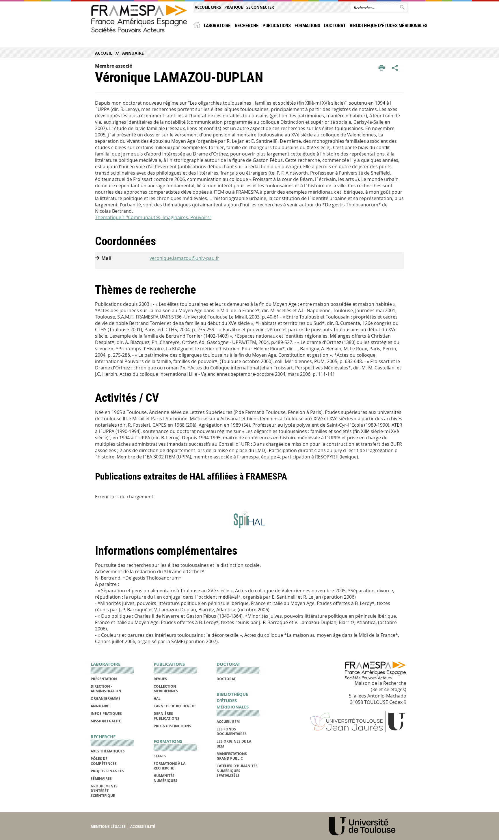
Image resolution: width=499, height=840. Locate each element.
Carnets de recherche (175, 706)
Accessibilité (142, 826)
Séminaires (101, 778)
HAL (157, 698)
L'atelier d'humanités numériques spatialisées (237, 770)
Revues (160, 678)
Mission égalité (106, 721)
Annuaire (133, 53)
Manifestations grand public (232, 756)
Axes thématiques (108, 751)
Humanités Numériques (165, 778)
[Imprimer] (382, 68)
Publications (276, 25)
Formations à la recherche (169, 766)
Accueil (103, 53)
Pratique (233, 7)
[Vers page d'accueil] (139, 18)
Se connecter (260, 7)
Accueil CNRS (208, 7)
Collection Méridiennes (166, 688)
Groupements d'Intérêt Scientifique (104, 791)
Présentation (104, 678)
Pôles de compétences (104, 761)
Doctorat (335, 25)
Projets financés (107, 771)
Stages (160, 756)
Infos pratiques (106, 713)
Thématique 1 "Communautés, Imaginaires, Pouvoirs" (153, 217)
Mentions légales (108, 826)
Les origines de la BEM (234, 743)
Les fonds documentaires (232, 731)
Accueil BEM (228, 721)
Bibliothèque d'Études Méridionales (388, 25)
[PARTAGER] (395, 68)
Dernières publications (166, 716)
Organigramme (105, 698)
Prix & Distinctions (172, 726)
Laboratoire (217, 25)
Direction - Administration (106, 688)
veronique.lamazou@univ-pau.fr (184, 258)
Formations (307, 25)
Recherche (246, 25)
